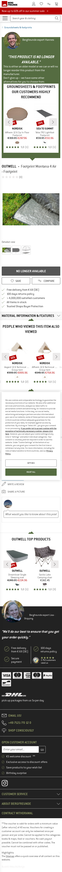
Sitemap (10, 856)
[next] (53, 122)
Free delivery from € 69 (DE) (23, 290)
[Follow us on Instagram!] (7, 784)
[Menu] (5, 17)
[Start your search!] (56, 18)
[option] (31, 209)
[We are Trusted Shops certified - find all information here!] (36, 660)
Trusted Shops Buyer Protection (25, 306)
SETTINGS (31, 463)
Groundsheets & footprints (18, 27)
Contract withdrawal (17, 813)
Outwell (9, 166)
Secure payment (16, 660)
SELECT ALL (31, 472)
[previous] (9, 122)
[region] (31, 436)
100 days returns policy (20, 294)
